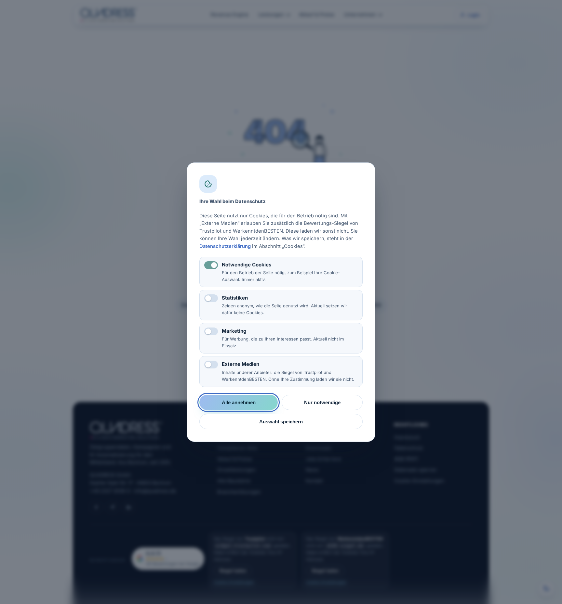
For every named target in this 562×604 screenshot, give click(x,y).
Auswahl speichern (281, 421)
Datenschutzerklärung (225, 246)
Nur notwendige (322, 402)
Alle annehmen (239, 402)
